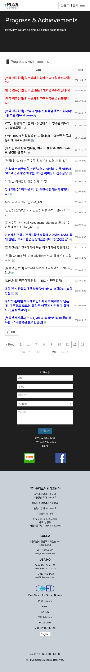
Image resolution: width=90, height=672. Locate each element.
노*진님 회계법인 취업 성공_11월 (26, 181)
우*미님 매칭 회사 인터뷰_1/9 (23, 202)
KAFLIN (45, 612)
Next (63, 352)
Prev (10, 344)
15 (30, 352)
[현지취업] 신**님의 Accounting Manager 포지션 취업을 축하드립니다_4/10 (37, 225)
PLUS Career (45, 601)
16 (38, 352)
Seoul (32, 654)
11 (67, 344)
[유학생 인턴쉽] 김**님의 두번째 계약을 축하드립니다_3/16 (38, 270)
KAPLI (45, 606)
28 (54, 352)
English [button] (45, 634)
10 (59, 344)
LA (54, 654)
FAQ (45, 446)
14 (23, 352)
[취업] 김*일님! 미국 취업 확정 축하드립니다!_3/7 (36, 160)
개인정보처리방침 (45, 513)
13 (82, 344)
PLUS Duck (45, 622)
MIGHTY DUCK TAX (45, 628)
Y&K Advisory (45, 617)
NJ (43, 654)
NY (38, 654)
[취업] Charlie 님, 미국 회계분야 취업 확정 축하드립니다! (38, 258)
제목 (38, 70)
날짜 (80, 70)
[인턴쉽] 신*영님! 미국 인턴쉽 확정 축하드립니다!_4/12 (38, 212)
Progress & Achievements (30, 61)
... (28, 344)
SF (59, 654)
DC (49, 654)
